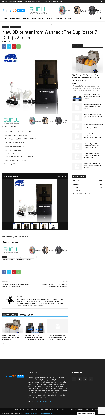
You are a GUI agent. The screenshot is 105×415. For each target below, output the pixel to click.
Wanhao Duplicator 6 (15, 27)
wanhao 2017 (32, 257)
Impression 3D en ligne (92, 409)
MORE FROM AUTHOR (26, 315)
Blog (61, 1)
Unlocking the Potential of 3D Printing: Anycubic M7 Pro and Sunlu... (92, 106)
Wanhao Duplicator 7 (8, 259)
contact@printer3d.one (44, 401)
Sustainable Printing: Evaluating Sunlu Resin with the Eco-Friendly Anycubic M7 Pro (93, 126)
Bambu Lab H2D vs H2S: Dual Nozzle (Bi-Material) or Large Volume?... (92, 96)
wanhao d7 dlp (50, 257)
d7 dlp (19, 257)
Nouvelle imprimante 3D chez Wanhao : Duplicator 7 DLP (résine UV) (55, 286)
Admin (6, 42)
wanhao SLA (29, 259)
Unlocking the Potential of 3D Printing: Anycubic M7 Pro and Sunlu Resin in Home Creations (56, 337)
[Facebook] (91, 1)
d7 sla (24, 257)
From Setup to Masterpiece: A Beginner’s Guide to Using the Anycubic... (92, 165)
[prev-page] (3, 343)
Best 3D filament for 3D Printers (29, 409)
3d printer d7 (11, 257)
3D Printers (14, 18)
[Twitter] (97, 1)
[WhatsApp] (18, 46)
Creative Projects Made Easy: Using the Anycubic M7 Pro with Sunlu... (93, 116)
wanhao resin (20, 259)
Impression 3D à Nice (63, 18)
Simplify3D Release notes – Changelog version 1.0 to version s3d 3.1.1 (15, 286)
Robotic (26, 18)
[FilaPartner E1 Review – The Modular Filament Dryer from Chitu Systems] (12, 326)
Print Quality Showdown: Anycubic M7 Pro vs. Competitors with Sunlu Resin (92, 135)
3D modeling (36, 18)
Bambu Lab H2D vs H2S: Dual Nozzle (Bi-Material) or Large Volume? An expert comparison (34, 337)
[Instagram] (94, 1)
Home (45, 1)
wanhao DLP (59, 257)
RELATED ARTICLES (9, 315)
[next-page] (7, 343)
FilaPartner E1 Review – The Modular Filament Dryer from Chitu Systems (11, 337)
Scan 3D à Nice (79, 409)
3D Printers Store (53, 1)
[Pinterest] (14, 46)
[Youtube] (101, 1)
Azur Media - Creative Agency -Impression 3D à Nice (37, 413)
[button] (100, 19)
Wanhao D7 (41, 257)
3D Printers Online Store (52, 409)
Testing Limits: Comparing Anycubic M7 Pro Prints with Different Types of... (92, 155)
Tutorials (49, 18)
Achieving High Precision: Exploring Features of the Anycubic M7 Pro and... (91, 145)
